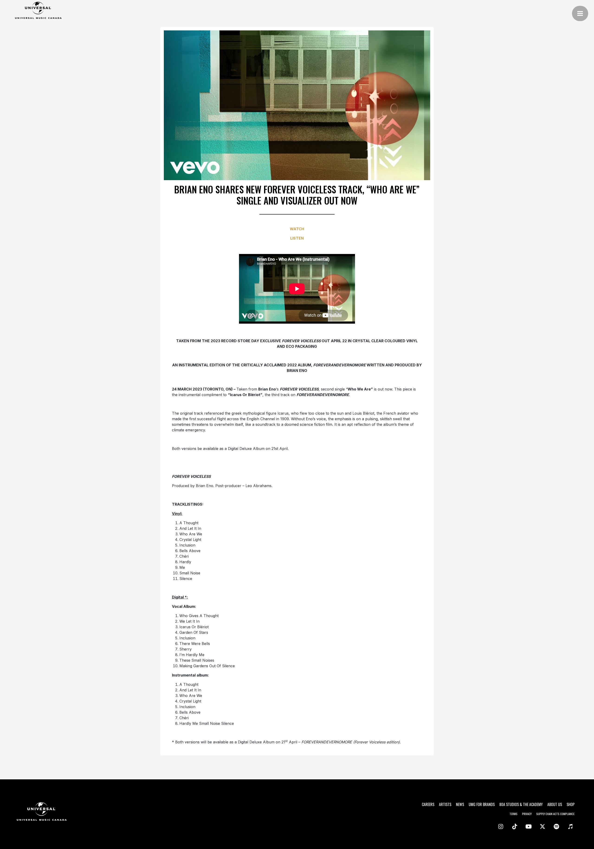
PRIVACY (527, 814)
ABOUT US (554, 804)
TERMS (513, 814)
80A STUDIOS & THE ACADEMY (521, 804)
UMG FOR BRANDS (482, 804)
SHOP (571, 804)
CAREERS (428, 804)
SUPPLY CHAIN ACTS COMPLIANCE (555, 814)
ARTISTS (445, 804)
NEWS (460, 804)
